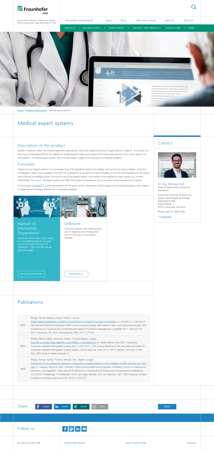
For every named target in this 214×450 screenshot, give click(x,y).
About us (70, 28)
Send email (165, 217)
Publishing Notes (75, 443)
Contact (170, 20)
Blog (109, 20)
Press (124, 20)
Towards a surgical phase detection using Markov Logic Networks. (64, 342)
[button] (43, 406)
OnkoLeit (36, 185)
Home (21, 110)
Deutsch (189, 20)
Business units (91, 28)
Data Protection (136, 443)
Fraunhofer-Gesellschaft (78, 20)
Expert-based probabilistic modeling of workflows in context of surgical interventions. (74, 321)
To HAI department (31, 274)
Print (167, 406)
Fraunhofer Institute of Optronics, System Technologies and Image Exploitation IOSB (37, 21)
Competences (116, 28)
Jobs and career (146, 20)
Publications (173, 28)
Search (193, 7)
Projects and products (147, 28)
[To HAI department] (37, 207)
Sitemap (191, 443)
